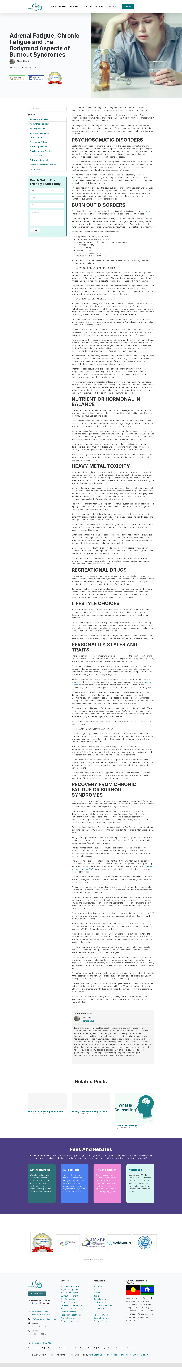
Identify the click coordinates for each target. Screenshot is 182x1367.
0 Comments (46, 1114)
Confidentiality (100, 1302)
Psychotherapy (67, 1318)
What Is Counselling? (126, 1125)
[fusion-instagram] (40, 1303)
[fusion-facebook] (32, 1303)
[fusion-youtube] (44, 1303)
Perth (29, 1348)
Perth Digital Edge (96, 1355)
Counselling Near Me (41, 1343)
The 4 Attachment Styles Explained (46, 1111)
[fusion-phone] (51, 1303)
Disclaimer (145, 1355)
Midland (48, 1348)
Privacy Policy (112, 1355)
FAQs (96, 1312)
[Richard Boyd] (77, 1017)
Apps (96, 1289)
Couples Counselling (70, 1302)
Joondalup (101, 1348)
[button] (85, 1259)
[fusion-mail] (48, 1303)
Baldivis (83, 1348)
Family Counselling (69, 1308)
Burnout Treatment (69, 1296)
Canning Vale (131, 1348)
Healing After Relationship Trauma (89, 1111)
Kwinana (111, 1348)
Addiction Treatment (70, 1286)
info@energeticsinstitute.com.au (44, 1319)
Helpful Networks (101, 1315)
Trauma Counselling (70, 1321)
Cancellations (100, 1299)
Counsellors (99, 1308)
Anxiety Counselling (69, 1293)
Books (96, 1296)
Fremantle (57, 1348)
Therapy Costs (100, 1321)
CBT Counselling (68, 1299)
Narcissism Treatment (71, 1315)
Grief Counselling (68, 1312)
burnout (147, 211)
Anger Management (70, 1289)
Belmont (66, 1348)
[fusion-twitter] (36, 1303)
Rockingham (120, 1348)
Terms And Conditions (130, 1355)
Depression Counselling (71, 1305)
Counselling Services (103, 1305)
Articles (97, 1293)
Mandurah (91, 1348)
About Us (98, 1286)
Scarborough (38, 1348)
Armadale (74, 1348)
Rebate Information (102, 1318)
